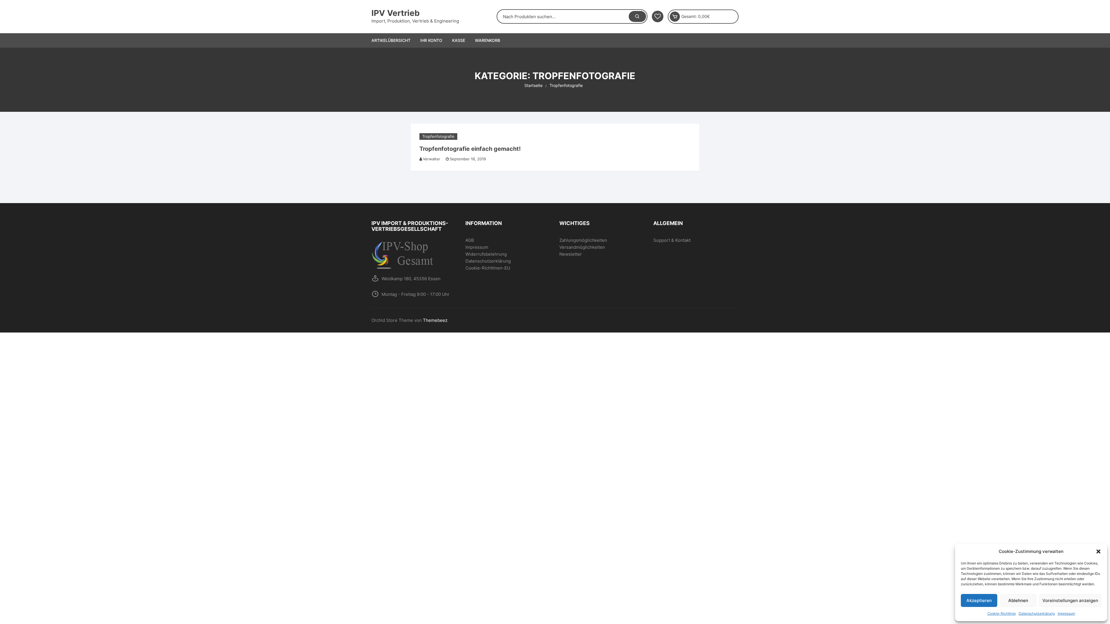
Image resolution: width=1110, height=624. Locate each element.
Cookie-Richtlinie (1001, 613)
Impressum (1066, 613)
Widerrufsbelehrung (486, 254)
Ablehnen (1018, 600)
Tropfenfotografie (438, 136)
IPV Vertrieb (395, 13)
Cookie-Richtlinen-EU (487, 268)
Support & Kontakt (672, 240)
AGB (469, 240)
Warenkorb (487, 40)
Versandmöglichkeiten (582, 247)
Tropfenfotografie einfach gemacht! (470, 148)
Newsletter (570, 254)
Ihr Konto (431, 40)
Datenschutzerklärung (1037, 613)
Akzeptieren (979, 600)
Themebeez (435, 320)
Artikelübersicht (390, 40)
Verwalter (431, 159)
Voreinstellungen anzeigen (1070, 600)
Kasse (458, 40)
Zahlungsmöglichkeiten (583, 240)
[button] (1098, 551)
